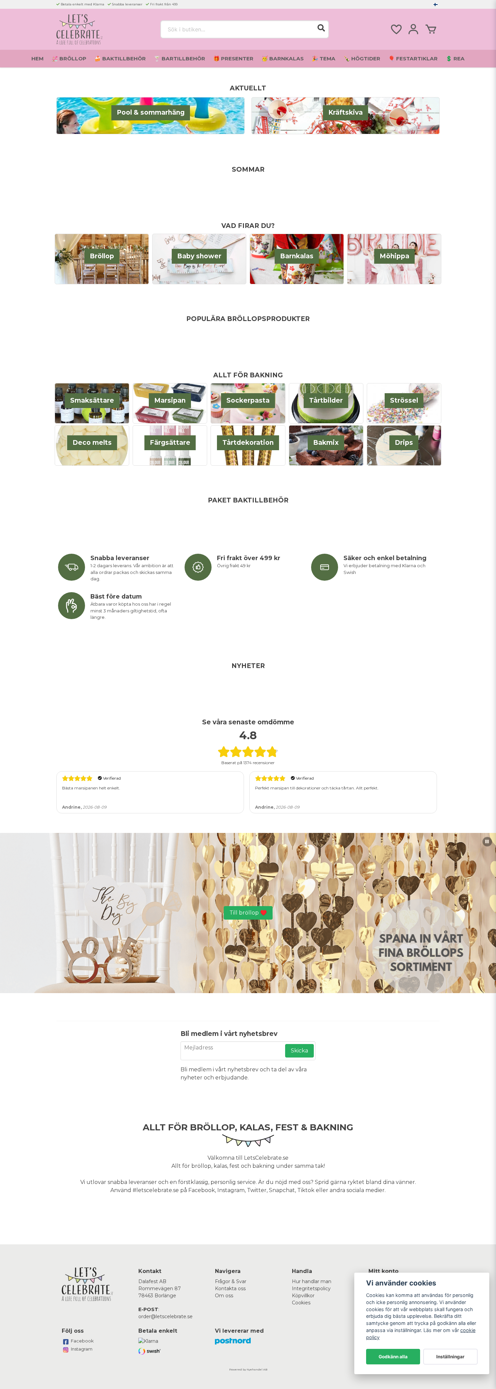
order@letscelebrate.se (165, 1316)
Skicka (299, 1050)
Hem (37, 58)
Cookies (301, 1303)
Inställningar (450, 1356)
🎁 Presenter (233, 58)
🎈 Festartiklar (413, 58)
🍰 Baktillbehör (120, 58)
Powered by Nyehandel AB (248, 1369)
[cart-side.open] (431, 29)
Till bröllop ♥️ (248, 912)
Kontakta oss (230, 1288)
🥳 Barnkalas (282, 58)
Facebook (82, 1340)
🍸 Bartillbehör (179, 58)
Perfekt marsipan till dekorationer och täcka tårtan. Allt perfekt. (317, 787)
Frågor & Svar (230, 1281)
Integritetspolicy (311, 1288)
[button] (436, 4)
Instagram (81, 1349)
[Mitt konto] (413, 29)
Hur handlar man (311, 1281)
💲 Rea (455, 58)
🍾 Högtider (361, 58)
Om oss (224, 1296)
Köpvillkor (303, 1296)
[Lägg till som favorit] (396, 29)
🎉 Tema (323, 58)
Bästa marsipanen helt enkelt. (91, 787)
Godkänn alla (393, 1356)
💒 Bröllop (69, 58)
